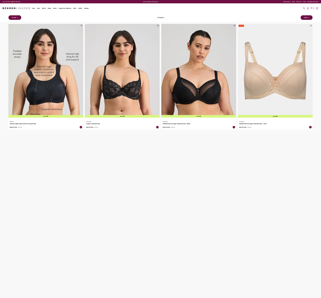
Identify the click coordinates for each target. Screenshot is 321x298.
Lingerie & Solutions (65, 8)
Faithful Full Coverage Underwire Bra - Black (176, 123)
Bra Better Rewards (312, 1)
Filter (15, 17)
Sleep (49, 8)
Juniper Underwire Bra (93, 123)
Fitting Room (287, 1)
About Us (299, 1)
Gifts (74, 8)
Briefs (44, 8)
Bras (38, 8)
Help (304, 1)
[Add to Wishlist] (81, 26)
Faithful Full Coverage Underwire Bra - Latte (252, 123)
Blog (293, 1)
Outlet (80, 8)
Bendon (12, 121)
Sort (306, 17)
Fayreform (88, 121)
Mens (55, 8)
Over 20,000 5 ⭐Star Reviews (11, 1)
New (33, 8)
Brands (86, 8)
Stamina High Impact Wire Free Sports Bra (23, 123)
